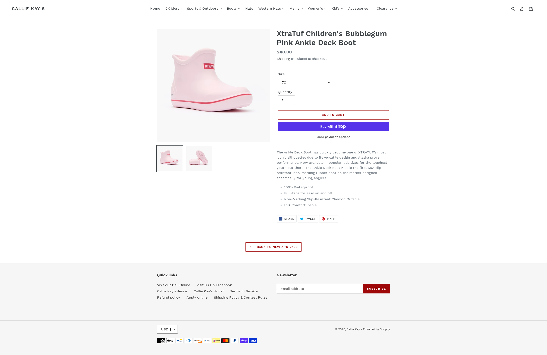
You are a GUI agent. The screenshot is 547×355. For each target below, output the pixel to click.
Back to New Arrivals (277, 247)
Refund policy (168, 297)
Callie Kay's (28, 8)
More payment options (333, 136)
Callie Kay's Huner (209, 291)
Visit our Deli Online (173, 285)
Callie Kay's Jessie (172, 291)
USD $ (166, 329)
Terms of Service (244, 291)
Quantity (285, 92)
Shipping (283, 59)
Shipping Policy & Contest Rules (240, 297)
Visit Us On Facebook (214, 285)
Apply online (197, 297)
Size (281, 74)
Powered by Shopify (376, 329)
